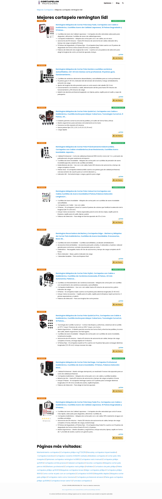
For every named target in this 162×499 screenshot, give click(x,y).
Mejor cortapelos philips (95, 470)
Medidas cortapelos (97, 456)
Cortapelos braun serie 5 (61, 481)
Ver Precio (118, 58)
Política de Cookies (74, 489)
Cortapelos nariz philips (75, 466)
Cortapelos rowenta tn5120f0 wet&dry (71, 456)
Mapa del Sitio (96, 489)
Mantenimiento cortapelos (48, 452)
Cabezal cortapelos (76, 463)
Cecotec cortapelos (94, 463)
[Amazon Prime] (120, 55)
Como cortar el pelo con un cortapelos (58, 473)
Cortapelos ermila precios (55, 463)
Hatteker (89, 466)
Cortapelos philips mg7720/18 (73, 452)
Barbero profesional (55, 466)
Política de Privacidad (86, 489)
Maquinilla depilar (101, 473)
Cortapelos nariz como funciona (61, 477)
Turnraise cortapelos (81, 481)
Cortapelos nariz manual (91, 459)
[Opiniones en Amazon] (46, 418)
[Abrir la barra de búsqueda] (123, 3)
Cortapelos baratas (45, 456)
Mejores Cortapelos (45, 10)
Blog (117, 3)
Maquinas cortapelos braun (72, 470)
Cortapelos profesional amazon (89, 477)
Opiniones (107, 3)
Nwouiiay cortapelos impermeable (101, 452)
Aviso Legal (65, 489)
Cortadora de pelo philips (105, 466)
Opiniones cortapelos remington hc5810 (62, 459)
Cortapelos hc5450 (85, 473)
